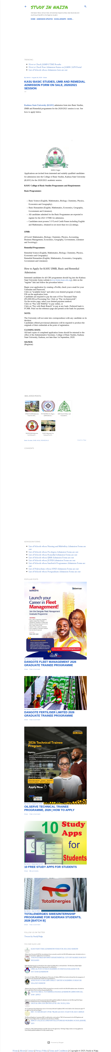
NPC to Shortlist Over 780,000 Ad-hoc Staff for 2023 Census (57, 1012)
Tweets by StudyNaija (33, 936)
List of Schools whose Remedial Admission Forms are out (53, 554)
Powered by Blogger (57, 1042)
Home (33, 19)
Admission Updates (45, 19)
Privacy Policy (41, 1050)
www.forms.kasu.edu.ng (61, 280)
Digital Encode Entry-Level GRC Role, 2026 (50, 1003)
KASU (38, 440)
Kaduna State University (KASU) (39, 105)
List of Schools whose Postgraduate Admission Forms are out (55, 571)
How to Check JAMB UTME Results (45, 64)
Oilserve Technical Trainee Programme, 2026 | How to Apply (49, 808)
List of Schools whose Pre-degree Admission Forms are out (53, 551)
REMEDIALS (45, 440)
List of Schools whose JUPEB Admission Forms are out (52, 560)
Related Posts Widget (81, 440)
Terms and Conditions (58, 1050)
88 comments (33, 871)
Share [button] (45, 77)
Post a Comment (34, 669)
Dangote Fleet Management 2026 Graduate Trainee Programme (50, 663)
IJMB (34, 440)
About (22, 1050)
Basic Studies (28, 440)
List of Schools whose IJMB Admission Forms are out (51, 557)
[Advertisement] (55, 36)
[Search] (85, 6)
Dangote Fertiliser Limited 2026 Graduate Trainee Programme (49, 714)
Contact (30, 1050)
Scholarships (60, 19)
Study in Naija (49, 7)
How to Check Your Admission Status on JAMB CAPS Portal (55, 67)
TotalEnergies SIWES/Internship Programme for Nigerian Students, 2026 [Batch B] (52, 917)
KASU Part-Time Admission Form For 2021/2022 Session (54, 949)
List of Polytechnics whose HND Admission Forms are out (54, 568)
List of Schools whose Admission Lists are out (48, 69)
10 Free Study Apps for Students (50, 867)
